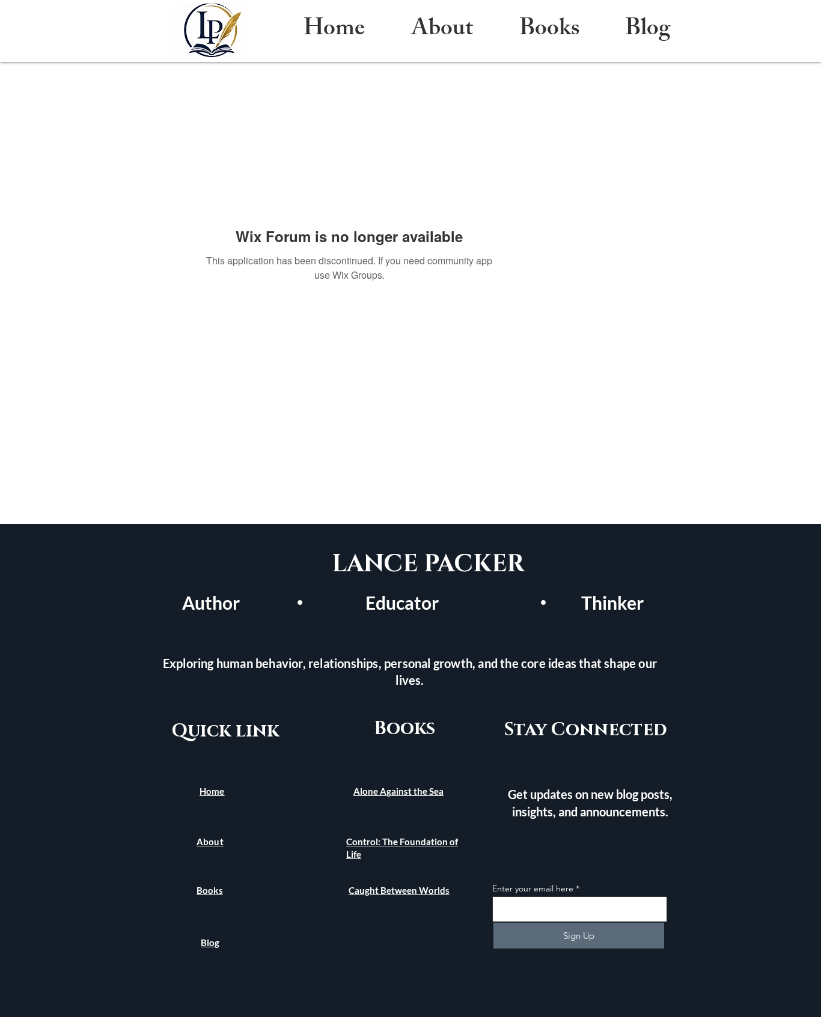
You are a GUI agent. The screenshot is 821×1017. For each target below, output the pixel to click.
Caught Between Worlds (399, 890)
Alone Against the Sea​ (398, 791)
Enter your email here (532, 888)
